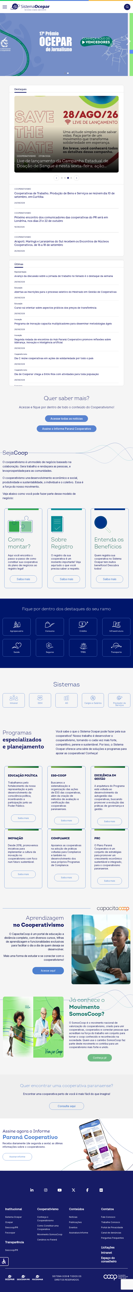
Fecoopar (10, 1232)
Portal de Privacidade (112, 1227)
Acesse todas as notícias (66, 418)
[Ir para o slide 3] (68, 178)
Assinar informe (17, 1156)
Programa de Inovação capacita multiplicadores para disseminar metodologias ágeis (63, 323)
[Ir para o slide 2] (65, 178)
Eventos (73, 1227)
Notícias (73, 1217)
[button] (127, 7)
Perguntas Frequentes (112, 1238)
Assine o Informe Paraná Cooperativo (66, 428)
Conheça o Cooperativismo (45, 1219)
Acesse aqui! (48, 970)
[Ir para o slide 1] (62, 178)
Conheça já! (100, 1057)
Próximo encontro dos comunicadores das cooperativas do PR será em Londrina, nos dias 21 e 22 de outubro (61, 219)
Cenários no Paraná (47, 1239)
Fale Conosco (108, 1217)
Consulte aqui (67, 1106)
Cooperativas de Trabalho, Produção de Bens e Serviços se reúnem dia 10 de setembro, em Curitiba (64, 195)
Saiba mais (23, 579)
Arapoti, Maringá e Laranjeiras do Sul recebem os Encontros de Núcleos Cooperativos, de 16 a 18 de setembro (61, 243)
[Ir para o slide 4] (71, 178)
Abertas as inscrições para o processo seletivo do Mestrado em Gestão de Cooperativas (65, 291)
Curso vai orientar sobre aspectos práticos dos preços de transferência (55, 307)
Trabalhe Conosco (110, 1222)
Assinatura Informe (78, 1232)
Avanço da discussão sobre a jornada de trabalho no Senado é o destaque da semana (63, 276)
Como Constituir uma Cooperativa (48, 1227)
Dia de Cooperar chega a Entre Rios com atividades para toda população (56, 374)
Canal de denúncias (111, 1232)
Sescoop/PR (11, 1227)
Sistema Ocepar (13, 1217)
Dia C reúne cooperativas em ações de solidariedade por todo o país (53, 358)
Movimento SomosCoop (49, 1234)
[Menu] (5, 7)
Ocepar (9, 1222)
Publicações (75, 1222)
